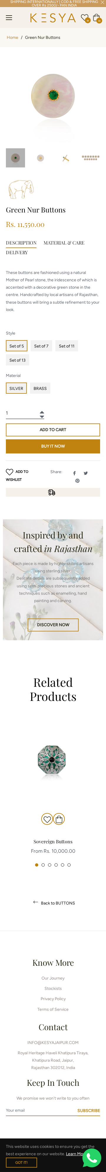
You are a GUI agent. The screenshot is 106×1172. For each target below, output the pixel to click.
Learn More (76, 1153)
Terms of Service (53, 1009)
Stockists (53, 988)
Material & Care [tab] (64, 243)
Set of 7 (41, 346)
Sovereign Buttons (53, 841)
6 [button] (69, 865)
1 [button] (36, 865)
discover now (53, 624)
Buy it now (53, 446)
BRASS (40, 388)
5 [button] (62, 865)
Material (13, 375)
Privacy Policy (53, 998)
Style (10, 333)
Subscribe (88, 1110)
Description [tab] (21, 243)
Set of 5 (16, 346)
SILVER (16, 388)
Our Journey (53, 978)
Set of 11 (66, 346)
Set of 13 (17, 360)
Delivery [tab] (17, 252)
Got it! (21, 1163)
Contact (53, 1026)
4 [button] (56, 865)
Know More (53, 962)
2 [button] (43, 865)
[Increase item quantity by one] (41, 410)
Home (12, 37)
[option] (53, 792)
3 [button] (49, 865)
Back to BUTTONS (57, 903)
